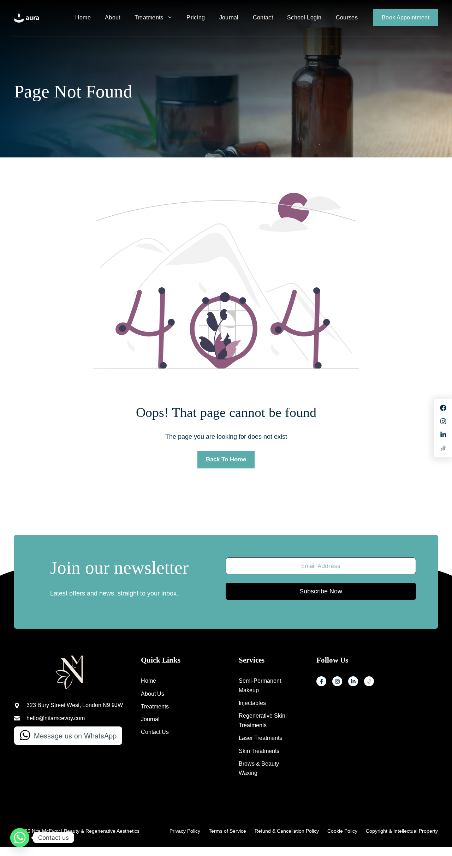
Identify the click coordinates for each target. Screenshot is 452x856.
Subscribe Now (320, 591)
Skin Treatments (259, 751)
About (112, 17)
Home (83, 17)
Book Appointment (405, 17)
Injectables (252, 703)
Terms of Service (227, 831)
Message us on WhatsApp (75, 735)
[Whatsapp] (19, 837)
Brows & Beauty (259, 764)
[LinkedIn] (353, 681)
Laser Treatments (260, 738)
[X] (369, 681)
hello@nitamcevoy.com (55, 718)
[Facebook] (321, 681)
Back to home (226, 459)
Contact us (155, 732)
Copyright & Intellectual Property (402, 831)
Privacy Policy (185, 831)
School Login (304, 17)
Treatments (149, 17)
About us (152, 694)
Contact (263, 17)
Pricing (195, 17)
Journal (229, 17)
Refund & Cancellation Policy (287, 831)
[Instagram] (337, 681)
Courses (347, 17)
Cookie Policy (342, 831)
